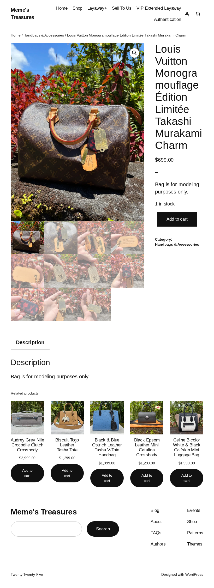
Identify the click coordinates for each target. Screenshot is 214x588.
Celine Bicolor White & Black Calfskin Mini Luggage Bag (186, 447)
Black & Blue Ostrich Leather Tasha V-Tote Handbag (107, 447)
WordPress (194, 574)
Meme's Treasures (44, 511)
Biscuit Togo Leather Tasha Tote (67, 445)
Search (103, 528)
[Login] (186, 13)
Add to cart (177, 219)
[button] (134, 53)
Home (16, 35)
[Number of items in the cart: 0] (197, 13)
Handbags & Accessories (43, 35)
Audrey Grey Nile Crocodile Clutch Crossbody (27, 445)
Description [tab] (30, 342)
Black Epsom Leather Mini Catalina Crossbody (147, 447)
